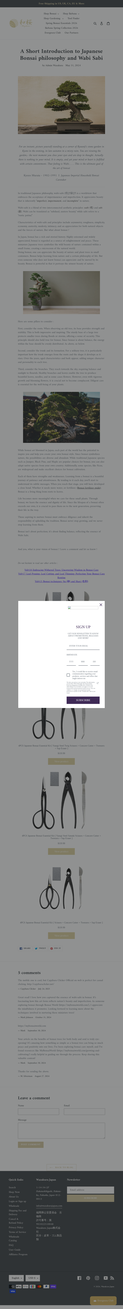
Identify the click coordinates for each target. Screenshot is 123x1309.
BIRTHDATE (72, 655)
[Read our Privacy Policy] (98, 683)
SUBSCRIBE (83, 700)
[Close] (101, 605)
